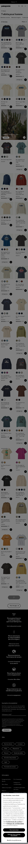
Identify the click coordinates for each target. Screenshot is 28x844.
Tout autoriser (14, 830)
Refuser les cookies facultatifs (14, 835)
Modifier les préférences (14, 840)
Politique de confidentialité (15, 823)
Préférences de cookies (14, 821)
